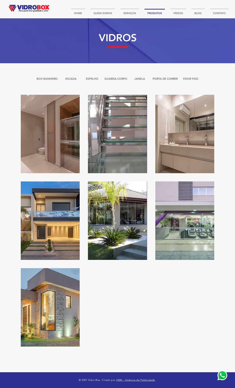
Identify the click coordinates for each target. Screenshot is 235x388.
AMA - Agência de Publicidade (135, 380)
